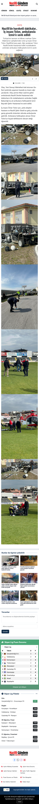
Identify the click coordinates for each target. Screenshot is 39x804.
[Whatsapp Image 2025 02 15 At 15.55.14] (19, 361)
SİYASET (26, 11)
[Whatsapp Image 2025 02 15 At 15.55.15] (19, 134)
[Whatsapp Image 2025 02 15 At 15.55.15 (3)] (19, 158)
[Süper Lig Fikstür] (36, 694)
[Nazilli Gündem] (19, 4)
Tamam (19, 801)
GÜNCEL (11, 11)
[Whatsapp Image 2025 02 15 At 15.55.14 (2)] (19, 297)
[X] (17, 759)
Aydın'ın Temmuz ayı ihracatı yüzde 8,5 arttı (17, 15)
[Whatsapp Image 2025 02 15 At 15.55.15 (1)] (19, 232)
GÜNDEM (4, 11)
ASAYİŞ (18, 11)
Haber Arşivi (26, 782)
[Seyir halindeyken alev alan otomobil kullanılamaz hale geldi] (29, 595)
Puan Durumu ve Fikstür (10, 777)
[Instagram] (21, 759)
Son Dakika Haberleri (9, 782)
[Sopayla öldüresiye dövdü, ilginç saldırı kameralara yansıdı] (29, 578)
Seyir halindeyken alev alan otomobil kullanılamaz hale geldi (28, 603)
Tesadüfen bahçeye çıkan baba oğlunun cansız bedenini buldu (9, 568)
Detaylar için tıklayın (19, 687)
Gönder (5, 631)
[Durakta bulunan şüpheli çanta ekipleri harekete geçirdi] (29, 560)
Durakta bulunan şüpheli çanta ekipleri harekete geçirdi (27, 568)
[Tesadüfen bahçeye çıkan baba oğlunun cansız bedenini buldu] (10, 560)
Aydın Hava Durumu (29, 766)
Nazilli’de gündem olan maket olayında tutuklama (9, 602)
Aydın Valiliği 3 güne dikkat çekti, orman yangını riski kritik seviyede (9, 586)
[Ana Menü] (2, 4)
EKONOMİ (34, 11)
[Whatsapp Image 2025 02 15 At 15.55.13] (19, 512)
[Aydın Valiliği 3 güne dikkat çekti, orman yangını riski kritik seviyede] (10, 578)
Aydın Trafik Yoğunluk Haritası (28, 772)
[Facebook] (14, 759)
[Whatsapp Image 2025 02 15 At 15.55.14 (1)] (19, 426)
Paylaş (5, 78)
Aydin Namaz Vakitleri (10, 771)
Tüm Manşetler (26, 777)
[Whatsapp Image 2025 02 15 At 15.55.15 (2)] (19, 186)
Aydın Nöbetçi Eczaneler (10, 766)
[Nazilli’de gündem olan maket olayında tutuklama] (10, 595)
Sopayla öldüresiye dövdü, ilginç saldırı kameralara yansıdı (28, 586)
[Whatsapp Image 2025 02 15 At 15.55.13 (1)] (19, 469)
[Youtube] (24, 759)
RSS (7, 790)
